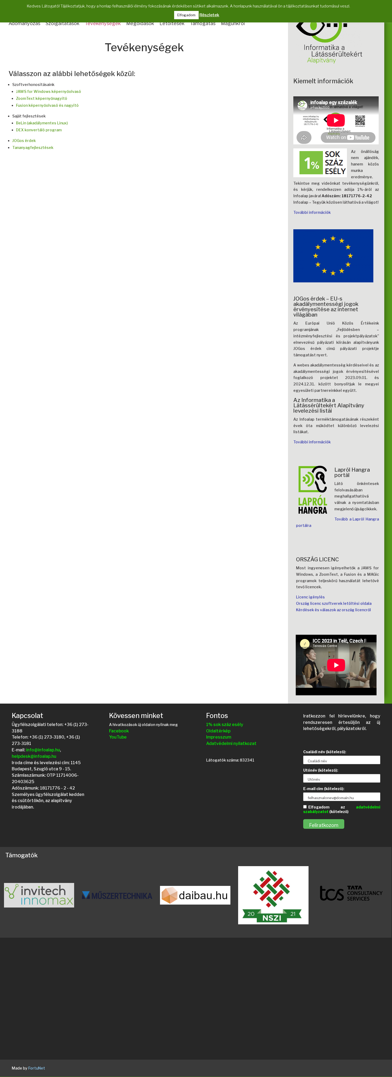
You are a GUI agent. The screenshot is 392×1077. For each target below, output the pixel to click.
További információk (312, 212)
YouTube (118, 737)
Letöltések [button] (172, 23)
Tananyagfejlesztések (32, 147)
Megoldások (140, 23)
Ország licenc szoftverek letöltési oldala (333, 603)
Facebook (119, 730)
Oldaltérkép (218, 730)
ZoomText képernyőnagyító (41, 98)
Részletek (209, 15)
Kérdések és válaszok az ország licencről (333, 609)
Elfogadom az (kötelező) (341, 809)
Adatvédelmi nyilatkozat (231, 743)
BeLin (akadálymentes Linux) (42, 123)
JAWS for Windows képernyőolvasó (48, 91)
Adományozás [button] (24, 23)
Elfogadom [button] (186, 15)
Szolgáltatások (62, 23)
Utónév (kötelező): (320, 770)
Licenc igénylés (310, 597)
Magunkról (233, 23)
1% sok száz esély (224, 724)
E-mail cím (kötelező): (323, 788)
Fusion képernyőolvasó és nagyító (47, 105)
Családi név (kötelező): (324, 751)
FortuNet (36, 1068)
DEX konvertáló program (39, 130)
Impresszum (218, 737)
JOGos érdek (24, 140)
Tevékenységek (103, 23)
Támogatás (202, 23)
